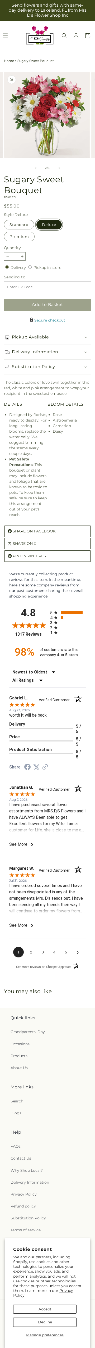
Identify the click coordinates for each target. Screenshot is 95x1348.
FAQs (16, 1146)
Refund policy (23, 1206)
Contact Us (21, 1158)
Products (19, 1055)
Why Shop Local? (27, 1170)
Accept (45, 1309)
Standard (19, 224)
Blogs (16, 1113)
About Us (19, 1067)
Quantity (12, 247)
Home (9, 61)
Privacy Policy (24, 1194)
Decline (45, 1322)
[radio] (68, 612)
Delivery (19, 267)
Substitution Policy (28, 1218)
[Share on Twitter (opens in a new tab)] (36, 767)
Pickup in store (47, 267)
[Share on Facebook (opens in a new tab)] (27, 767)
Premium (19, 236)
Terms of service (26, 1230)
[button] (64, 36)
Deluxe (49, 224)
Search (17, 1101)
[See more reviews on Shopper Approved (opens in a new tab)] (45, 767)
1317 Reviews (31, 634)
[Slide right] (59, 168)
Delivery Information (30, 1182)
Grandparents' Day (28, 1031)
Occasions (20, 1044)
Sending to (22, 277)
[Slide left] (36, 168)
